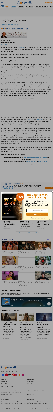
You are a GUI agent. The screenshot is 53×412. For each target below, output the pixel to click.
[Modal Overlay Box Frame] (26, 206)
